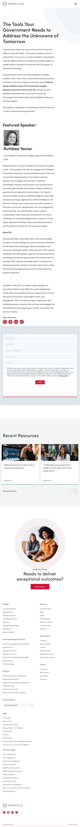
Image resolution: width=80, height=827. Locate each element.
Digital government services (12, 771)
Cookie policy (7, 731)
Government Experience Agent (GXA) (16, 657)
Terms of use (7, 721)
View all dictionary (9, 791)
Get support (44, 676)
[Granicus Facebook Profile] (4, 812)
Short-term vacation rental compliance (17, 788)
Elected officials (8, 632)
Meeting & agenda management (14, 676)
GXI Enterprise (8, 660)
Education (6, 622)
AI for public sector (9, 754)
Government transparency (12, 784)
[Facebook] (10, 322)
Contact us (44, 669)
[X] (5, 322)
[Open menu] (75, 3)
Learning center (45, 609)
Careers (43, 647)
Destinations (7, 629)
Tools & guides (45, 619)
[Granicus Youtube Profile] (8, 812)
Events (42, 615)
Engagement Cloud (9, 650)
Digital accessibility (9, 764)
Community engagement (11, 761)
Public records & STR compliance (14, 692)
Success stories (45, 625)
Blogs (42, 612)
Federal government (10, 619)
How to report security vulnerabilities (16, 744)
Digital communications (11, 768)
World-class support (47, 657)
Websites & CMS (8, 686)
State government (9, 615)
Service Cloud (7, 647)
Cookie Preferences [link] (8, 824)
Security (5, 734)
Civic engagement (9, 758)
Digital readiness (8, 774)
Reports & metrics (46, 622)
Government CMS (9, 781)
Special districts (8, 612)
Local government (9, 609)
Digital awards (45, 650)
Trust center (7, 718)
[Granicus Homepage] (13, 805)
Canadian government (11, 625)
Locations (43, 679)
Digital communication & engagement (16, 682)
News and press (45, 644)
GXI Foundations (8, 664)
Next (75, 491)
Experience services (47, 654)
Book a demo (40, 586)
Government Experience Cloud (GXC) (16, 644)
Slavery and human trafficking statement (17, 741)
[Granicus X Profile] (16, 812)
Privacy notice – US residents (13, 728)
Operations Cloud (9, 654)
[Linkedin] (16, 322)
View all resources (10, 491)
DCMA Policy (7, 738)
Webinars (43, 629)
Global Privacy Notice (10, 724)
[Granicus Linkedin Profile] (12, 812)
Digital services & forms (11, 679)
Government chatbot (10, 778)
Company (43, 640)
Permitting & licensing (10, 689)
